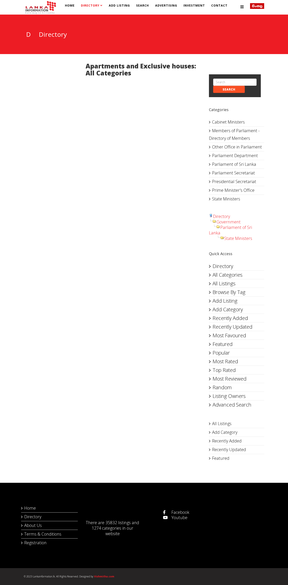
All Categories (227, 274)
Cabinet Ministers (228, 122)
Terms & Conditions (42, 534)
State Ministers (226, 199)
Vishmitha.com (104, 576)
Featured (223, 343)
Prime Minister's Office (233, 190)
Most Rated (225, 361)
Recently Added (230, 317)
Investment (194, 5)
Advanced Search (232, 404)
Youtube (178, 517)
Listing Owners (229, 395)
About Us (33, 525)
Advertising (166, 5)
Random (222, 387)
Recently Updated (232, 326)
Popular (221, 352)
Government (229, 222)
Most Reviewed (229, 378)
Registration (35, 543)
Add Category (228, 309)
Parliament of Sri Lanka (234, 164)
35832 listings (118, 522)
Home (70, 5)
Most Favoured (229, 335)
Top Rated (224, 369)
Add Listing (119, 5)
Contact (219, 5)
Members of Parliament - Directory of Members (234, 134)
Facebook (179, 512)
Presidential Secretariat (234, 181)
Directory (90, 5)
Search (142, 5)
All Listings (224, 283)
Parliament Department (235, 155)
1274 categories (106, 528)
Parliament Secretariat (233, 173)
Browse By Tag (229, 291)
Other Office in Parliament (237, 147)
